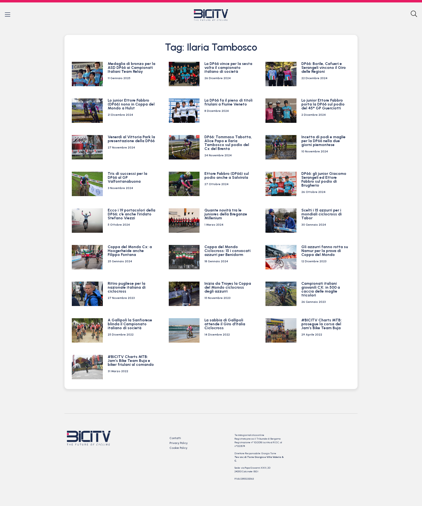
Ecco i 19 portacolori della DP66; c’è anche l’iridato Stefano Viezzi (131, 214)
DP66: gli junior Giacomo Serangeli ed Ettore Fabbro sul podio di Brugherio (323, 179)
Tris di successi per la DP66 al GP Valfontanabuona (127, 177)
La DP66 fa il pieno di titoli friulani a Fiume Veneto (228, 102)
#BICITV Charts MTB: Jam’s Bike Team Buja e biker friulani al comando (131, 360)
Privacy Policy (178, 443)
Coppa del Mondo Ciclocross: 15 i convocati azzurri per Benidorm (227, 250)
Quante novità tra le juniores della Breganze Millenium (225, 214)
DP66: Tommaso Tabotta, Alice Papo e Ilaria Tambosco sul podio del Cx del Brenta (228, 143)
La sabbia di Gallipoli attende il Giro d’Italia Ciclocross (224, 324)
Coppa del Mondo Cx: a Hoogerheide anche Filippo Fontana (130, 250)
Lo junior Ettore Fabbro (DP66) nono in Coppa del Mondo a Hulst (131, 104)
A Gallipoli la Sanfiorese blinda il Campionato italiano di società (130, 324)
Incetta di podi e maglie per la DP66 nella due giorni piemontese (323, 141)
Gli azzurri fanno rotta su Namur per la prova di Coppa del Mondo (324, 250)
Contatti (175, 438)
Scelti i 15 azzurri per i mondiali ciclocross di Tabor (321, 214)
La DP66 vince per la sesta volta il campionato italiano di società (228, 67)
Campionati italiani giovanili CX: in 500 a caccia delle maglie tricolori (320, 289)
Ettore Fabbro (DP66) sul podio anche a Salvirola (226, 175)
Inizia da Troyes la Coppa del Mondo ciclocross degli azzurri (227, 287)
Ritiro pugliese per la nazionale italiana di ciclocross (127, 287)
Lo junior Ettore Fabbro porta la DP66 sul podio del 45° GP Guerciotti (323, 104)
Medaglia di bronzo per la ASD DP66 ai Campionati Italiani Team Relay (131, 67)
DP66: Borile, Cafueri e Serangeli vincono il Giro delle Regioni (323, 67)
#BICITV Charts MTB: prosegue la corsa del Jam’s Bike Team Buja (321, 324)
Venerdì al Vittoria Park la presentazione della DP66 (131, 139)
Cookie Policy (178, 448)
